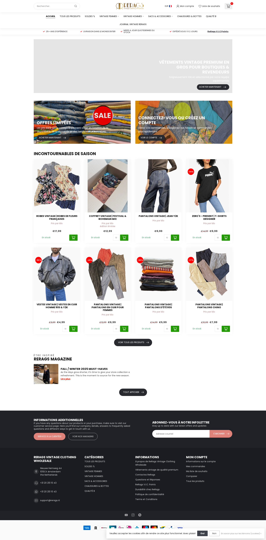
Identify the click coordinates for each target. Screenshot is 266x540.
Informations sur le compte (201, 461)
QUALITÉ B (211, 16)
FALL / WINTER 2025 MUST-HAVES (84, 369)
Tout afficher (131, 392)
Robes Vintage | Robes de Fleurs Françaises (56, 217)
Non (214, 533)
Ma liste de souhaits (196, 471)
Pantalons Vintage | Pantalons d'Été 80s (158, 306)
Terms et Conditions (146, 499)
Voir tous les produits (131, 342)
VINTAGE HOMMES (132, 16)
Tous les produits (195, 481)
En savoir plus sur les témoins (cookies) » (241, 533)
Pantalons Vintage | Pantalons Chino (209, 306)
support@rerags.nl (50, 500)
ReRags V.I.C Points (218, 31)
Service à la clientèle (49, 436)
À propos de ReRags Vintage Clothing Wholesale (155, 463)
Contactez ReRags (145, 474)
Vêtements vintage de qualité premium (156, 469)
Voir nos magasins (83, 436)
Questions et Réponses (147, 479)
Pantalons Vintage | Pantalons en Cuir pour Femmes (108, 307)
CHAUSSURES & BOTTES (189, 16)
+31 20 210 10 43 (48, 482)
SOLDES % (90, 16)
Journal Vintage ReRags (133, 24)
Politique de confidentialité (149, 494)
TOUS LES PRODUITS (70, 16)
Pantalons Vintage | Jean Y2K (158, 216)
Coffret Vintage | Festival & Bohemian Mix (107, 217)
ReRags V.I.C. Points (145, 484)
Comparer (191, 476)
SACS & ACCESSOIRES (159, 16)
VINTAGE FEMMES (108, 16)
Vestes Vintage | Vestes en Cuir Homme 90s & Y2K (57, 306)
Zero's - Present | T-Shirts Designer (209, 217)
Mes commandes (195, 466)
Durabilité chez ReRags (147, 489)
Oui (202, 533)
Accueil (50, 16)
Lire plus (65, 378)
